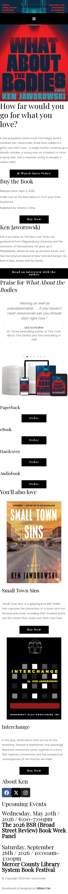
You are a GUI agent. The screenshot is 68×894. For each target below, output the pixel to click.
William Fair (43, 888)
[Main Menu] (34, 19)
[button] (4, 324)
